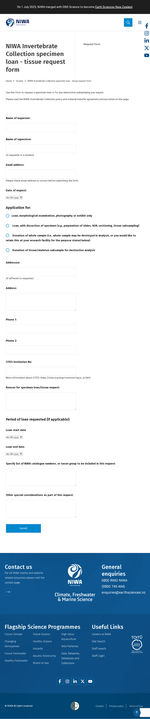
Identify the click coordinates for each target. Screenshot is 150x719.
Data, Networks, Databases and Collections (70, 658)
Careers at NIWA (101, 634)
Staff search (99, 648)
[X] (146, 48)
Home (9, 81)
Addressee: (13, 262)
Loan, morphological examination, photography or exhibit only (52, 215)
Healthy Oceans (42, 641)
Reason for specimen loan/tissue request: (33, 387)
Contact (100, 706)
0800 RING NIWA (114, 580)
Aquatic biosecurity (44, 655)
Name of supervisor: (18, 139)
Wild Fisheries (69, 646)
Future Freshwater (15, 653)
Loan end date (15, 446)
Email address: (15, 164)
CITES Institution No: (19, 362)
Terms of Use (136, 706)
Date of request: (16, 190)
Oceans (19, 81)
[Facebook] (146, 26)
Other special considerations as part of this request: (39, 495)
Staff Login (98, 655)
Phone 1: (11, 319)
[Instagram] (146, 33)
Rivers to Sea (41, 663)
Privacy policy (116, 706)
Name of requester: (18, 118)
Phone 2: (11, 340)
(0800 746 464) (113, 586)
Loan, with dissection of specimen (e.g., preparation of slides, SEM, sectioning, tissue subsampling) (75, 225)
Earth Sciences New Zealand (113, 7)
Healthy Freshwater (16, 660)
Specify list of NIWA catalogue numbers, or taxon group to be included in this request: (61, 463)
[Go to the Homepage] (17, 22)
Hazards (38, 648)
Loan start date (16, 430)
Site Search (98, 641)
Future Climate (13, 634)
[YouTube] (146, 55)
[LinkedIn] (146, 40)
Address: (11, 288)
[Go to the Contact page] (8, 592)
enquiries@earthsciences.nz (123, 592)
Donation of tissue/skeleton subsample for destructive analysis (53, 250)
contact (9, 582)
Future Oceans (41, 634)
